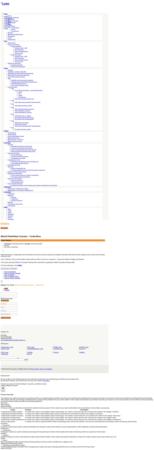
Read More (46, 380)
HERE (20, 265)
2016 (12, 127)
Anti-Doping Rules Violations (19, 156)
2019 (12, 114)
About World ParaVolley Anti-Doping (21, 146)
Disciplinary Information (15, 173)
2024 (9, 78)
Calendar (10, 70)
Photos (10, 210)
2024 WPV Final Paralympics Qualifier (22, 80)
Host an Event (19, 53)
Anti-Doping (7, 143)
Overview (10, 144)
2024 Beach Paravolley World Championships (24, 82)
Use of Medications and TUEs (19, 163)
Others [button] (3, 438)
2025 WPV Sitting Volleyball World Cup (18, 75)
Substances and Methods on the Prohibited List (24, 161)
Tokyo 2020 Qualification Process (24, 109)
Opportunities (12, 39)
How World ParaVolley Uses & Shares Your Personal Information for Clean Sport (34, 185)
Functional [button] (4, 423)
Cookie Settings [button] (6, 385)
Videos (10, 212)
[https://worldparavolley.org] (5, 3)
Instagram (11, 219)
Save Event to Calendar (9, 268)
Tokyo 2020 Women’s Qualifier (23, 112)
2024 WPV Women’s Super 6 (19, 83)
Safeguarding (7, 187)
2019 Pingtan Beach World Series (24, 117)
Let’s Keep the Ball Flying (15, 204)
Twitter (10, 217)
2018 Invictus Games (21, 124)
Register (7, 290)
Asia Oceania (15, 27)
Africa (13, 26)
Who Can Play (12, 43)
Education (10, 166)
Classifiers (14, 199)
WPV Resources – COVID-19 (15, 139)
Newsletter (11, 214)
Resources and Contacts (15, 178)
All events (4, 228)
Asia (20, 93)
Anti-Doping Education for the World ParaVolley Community (28, 170)
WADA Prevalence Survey (15, 141)
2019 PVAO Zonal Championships (24, 119)
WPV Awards (11, 36)
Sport (5, 41)
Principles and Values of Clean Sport (22, 148)
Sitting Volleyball (16, 46)
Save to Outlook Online (11, 276)
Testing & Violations (13, 153)
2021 (12, 104)
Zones (9, 24)
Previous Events (12, 87)
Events (6, 68)
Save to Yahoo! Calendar (12, 278)
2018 (12, 121)
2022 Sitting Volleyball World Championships (28, 102)
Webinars (10, 202)
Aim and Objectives (13, 17)
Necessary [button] (4, 403)
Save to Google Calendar (12, 273)
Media (5, 207)
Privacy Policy (34, 369)
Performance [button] (5, 428)
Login (6, 288)
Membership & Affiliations (15, 34)
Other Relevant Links (17, 182)
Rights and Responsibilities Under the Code (23, 149)
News (9, 209)
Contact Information (17, 180)
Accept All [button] (14, 385)
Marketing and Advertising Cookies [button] (12, 443)
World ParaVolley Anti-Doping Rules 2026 (23, 151)
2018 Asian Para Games (22, 122)
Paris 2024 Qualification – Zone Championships (29, 90)
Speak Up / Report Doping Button (17, 171)
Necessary (6, 404)
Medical (6, 131)
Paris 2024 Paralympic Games (16, 76)
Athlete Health (12, 134)
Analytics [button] (4, 433)
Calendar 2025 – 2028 (21, 48)
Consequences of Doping (18, 158)
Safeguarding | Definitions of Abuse (18, 188)
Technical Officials (16, 200)
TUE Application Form (14, 165)
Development (7, 192)
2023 (12, 88)
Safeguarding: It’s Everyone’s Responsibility (20, 190)
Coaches (13, 197)
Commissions (12, 22)
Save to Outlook (9, 275)
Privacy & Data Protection (15, 183)
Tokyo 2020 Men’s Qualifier (22, 110)
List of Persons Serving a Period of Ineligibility (25, 175)
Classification (12, 132)
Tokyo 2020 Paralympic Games (23, 105)
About (5, 14)
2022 (12, 100)
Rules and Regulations (21, 51)
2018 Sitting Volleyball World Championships (28, 126)
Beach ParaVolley (16, 54)
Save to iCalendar (10, 272)
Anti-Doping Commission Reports (20, 176)
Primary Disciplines (13, 44)
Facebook (10, 215)
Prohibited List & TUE (14, 160)
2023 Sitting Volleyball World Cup (24, 98)
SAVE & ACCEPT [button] (6, 448)
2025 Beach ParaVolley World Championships (21, 73)
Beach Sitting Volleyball (18, 66)
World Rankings (19, 49)
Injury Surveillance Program (16, 136)
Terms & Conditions (46, 369)
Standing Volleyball (16, 65)
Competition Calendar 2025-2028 (17, 71)
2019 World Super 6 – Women (23, 115)
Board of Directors (13, 21)
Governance (11, 19)
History (10, 37)
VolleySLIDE (11, 193)
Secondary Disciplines (14, 63)
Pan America (15, 31)
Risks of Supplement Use (18, 168)
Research (10, 32)
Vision (9, 15)
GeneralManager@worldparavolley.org (13, 340)
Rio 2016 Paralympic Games (23, 129)
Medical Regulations (14, 137)
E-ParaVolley (11, 205)
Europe (13, 29)
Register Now (5, 317)
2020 (12, 107)
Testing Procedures (16, 154)
